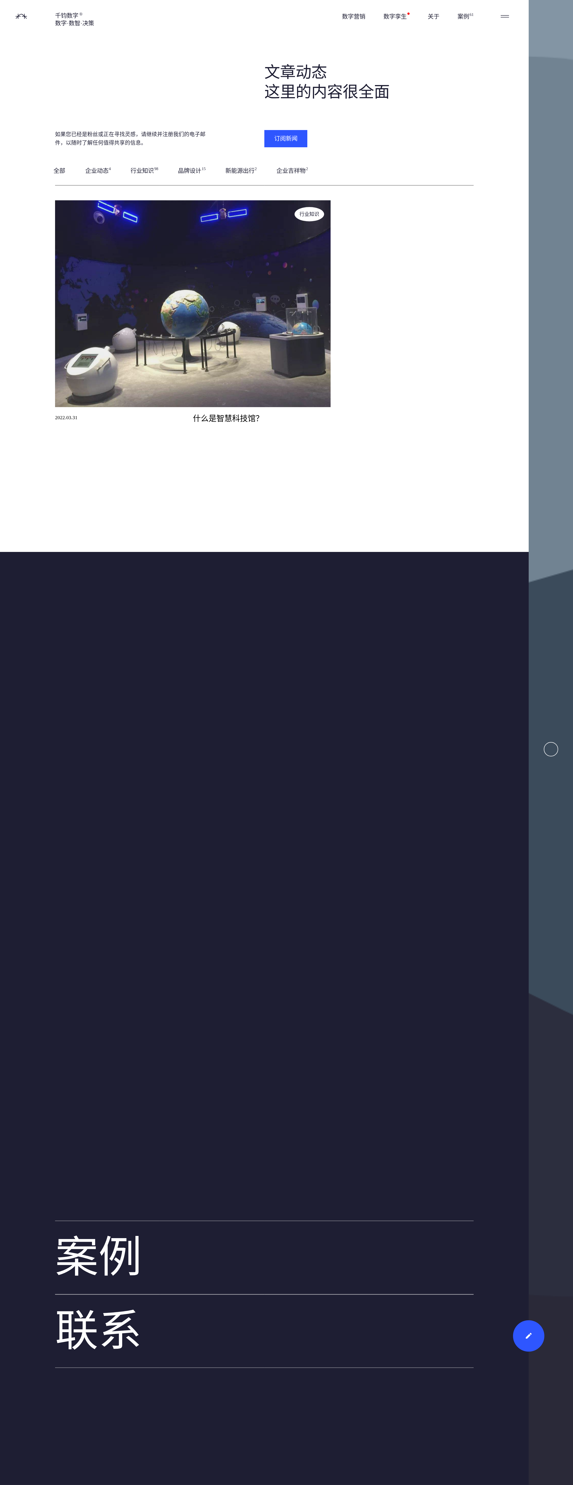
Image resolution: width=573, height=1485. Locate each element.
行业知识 (144, 170)
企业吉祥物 (292, 170)
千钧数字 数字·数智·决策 (74, 19)
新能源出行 (241, 170)
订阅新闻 (285, 138)
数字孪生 (395, 16)
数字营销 (353, 16)
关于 (433, 16)
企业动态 (98, 170)
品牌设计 (192, 170)
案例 (466, 16)
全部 (59, 170)
